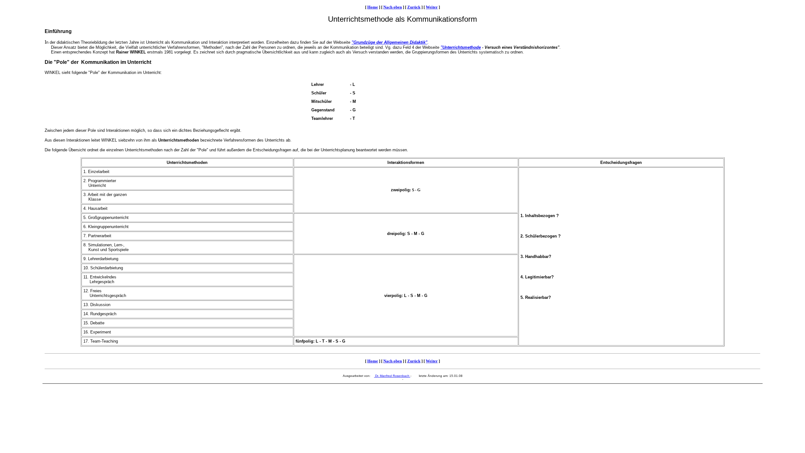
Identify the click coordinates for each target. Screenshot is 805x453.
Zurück (413, 7)
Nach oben (392, 7)
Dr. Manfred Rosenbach (392, 376)
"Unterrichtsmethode (461, 47)
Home (372, 7)
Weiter (432, 7)
